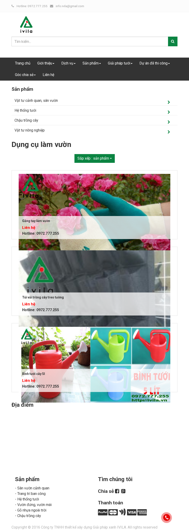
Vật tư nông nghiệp (30, 130)
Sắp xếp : (93, 158)
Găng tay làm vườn (36, 221)
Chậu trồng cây (26, 120)
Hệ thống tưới (25, 110)
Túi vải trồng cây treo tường (43, 297)
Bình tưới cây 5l (33, 374)
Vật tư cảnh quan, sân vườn (36, 100)
